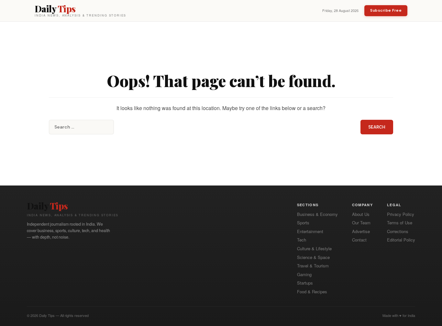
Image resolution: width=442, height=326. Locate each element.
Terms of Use (399, 223)
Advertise (361, 231)
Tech (301, 240)
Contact (359, 240)
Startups (305, 283)
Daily (47, 206)
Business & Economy (317, 214)
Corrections (397, 231)
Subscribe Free (386, 10)
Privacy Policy (400, 214)
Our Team (361, 223)
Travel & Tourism (313, 266)
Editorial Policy (401, 240)
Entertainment (310, 231)
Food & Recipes (312, 292)
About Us (361, 214)
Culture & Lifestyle (314, 249)
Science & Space (313, 257)
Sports (303, 223)
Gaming (304, 274)
